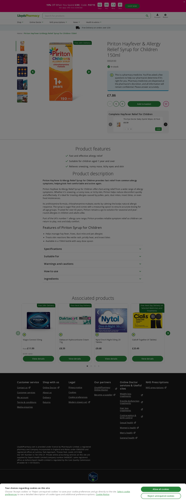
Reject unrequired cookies (161, 496)
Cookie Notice (102, 494)
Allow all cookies (161, 489)
